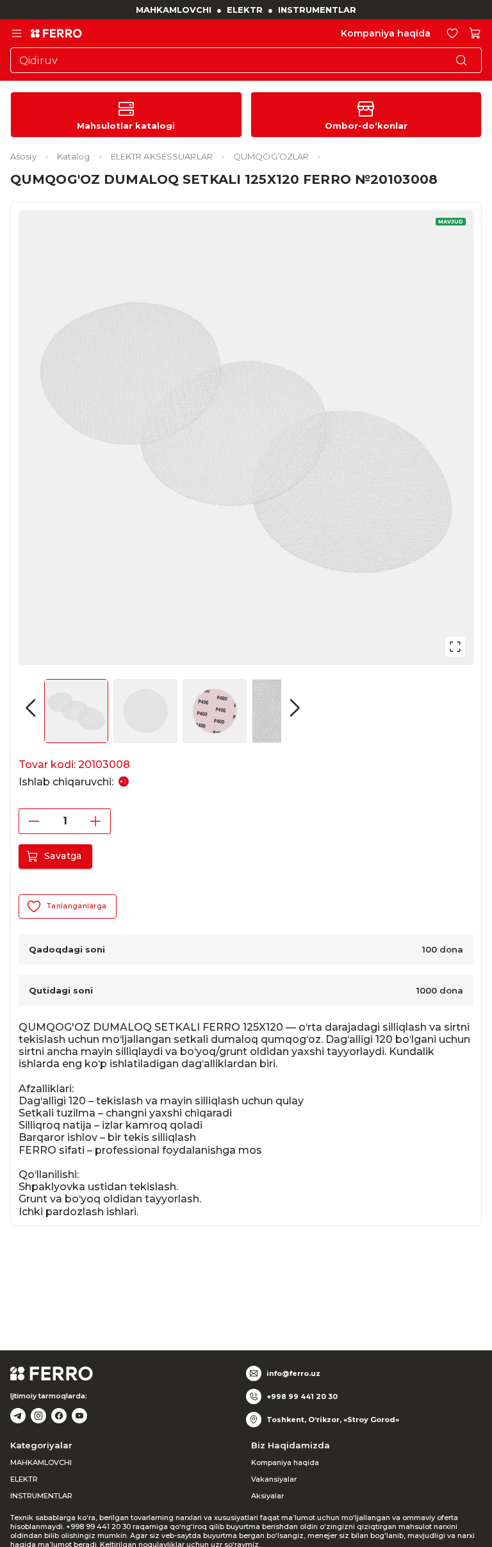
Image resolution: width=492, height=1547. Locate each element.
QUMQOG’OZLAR (271, 156)
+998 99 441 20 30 (302, 1396)
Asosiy (23, 156)
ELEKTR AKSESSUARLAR (162, 156)
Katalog (73, 156)
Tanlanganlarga (76, 905)
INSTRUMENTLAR (317, 9)
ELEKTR (245, 9)
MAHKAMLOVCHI (173, 9)
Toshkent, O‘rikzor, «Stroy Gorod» (332, 1419)
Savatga (63, 856)
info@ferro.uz (293, 1373)
